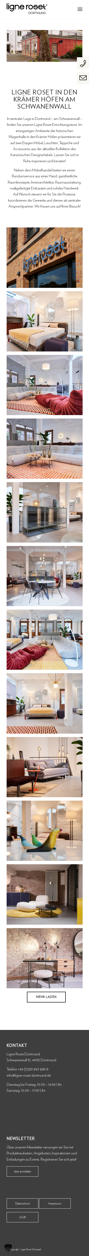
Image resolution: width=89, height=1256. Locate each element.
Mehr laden (46, 997)
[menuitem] (80, 9)
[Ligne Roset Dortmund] (37, 9)
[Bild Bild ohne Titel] (46, 259)
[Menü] (80, 9)
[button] (8, 1248)
